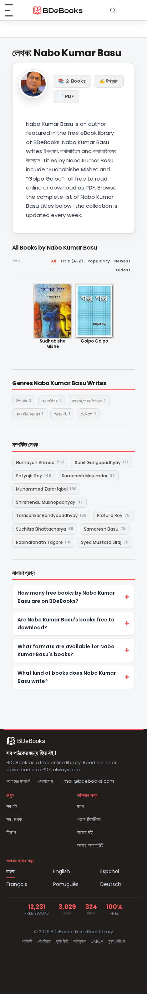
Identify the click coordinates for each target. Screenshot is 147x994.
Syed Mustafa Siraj (104, 542)
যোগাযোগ (45, 781)
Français (16, 884)
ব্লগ (80, 806)
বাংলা (10, 871)
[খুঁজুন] (113, 10)
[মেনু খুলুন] (13, 10)
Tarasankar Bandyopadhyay (51, 515)
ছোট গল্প (88, 414)
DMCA (97, 941)
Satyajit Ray (33, 476)
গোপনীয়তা (44, 941)
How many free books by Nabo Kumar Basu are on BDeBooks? (66, 596)
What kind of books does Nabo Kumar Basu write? (66, 676)
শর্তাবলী (27, 941)
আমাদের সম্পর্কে (18, 781)
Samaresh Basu (105, 529)
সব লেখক (14, 819)
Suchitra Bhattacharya (44, 529)
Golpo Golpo (94, 341)
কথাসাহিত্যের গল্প (30, 414)
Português (65, 884)
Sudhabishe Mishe (52, 344)
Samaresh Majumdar (88, 476)
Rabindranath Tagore (43, 542)
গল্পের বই (62, 414)
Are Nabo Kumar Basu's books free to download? (66, 623)
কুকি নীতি (62, 941)
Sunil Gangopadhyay (101, 462)
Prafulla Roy (113, 515)
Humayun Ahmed (40, 462)
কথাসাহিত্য (51, 401)
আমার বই (85, 832)
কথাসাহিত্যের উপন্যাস (89, 401)
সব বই (11, 806)
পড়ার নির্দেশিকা (89, 819)
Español (109, 871)
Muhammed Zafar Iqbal (46, 489)
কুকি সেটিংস (116, 941)
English (61, 871)
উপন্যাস (23, 401)
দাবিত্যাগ (80, 941)
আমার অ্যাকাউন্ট (90, 845)
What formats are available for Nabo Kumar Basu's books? (66, 650)
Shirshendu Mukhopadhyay (49, 502)
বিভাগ (11, 832)
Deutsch (110, 884)
